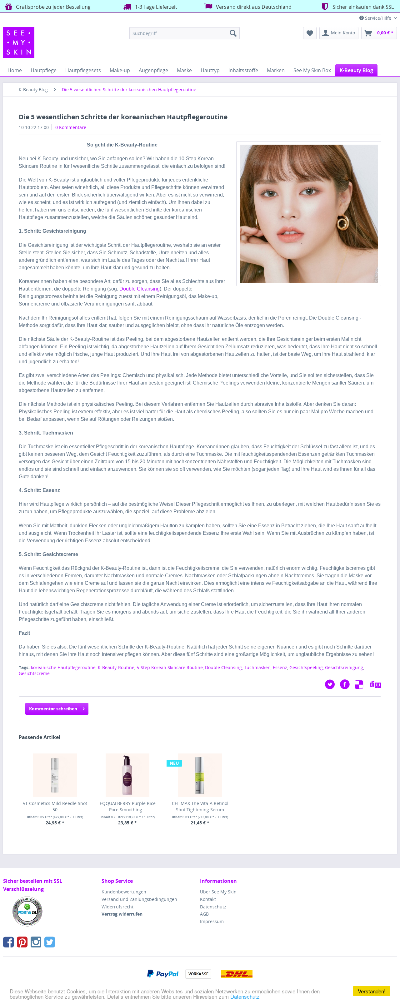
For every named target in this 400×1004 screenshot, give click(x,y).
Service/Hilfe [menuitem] (378, 18)
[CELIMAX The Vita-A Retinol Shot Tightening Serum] (200, 775)
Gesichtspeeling (306, 667)
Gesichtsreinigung (344, 667)
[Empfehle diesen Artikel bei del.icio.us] (362, 684)
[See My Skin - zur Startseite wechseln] (18, 42)
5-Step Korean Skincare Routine (170, 667)
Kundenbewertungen (124, 892)
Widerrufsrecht (117, 907)
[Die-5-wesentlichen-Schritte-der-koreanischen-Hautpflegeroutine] (308, 213)
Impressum (212, 921)
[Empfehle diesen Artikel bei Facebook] (347, 684)
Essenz (280, 667)
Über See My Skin (218, 892)
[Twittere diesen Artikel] (332, 684)
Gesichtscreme (34, 673)
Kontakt (208, 899)
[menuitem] (184, 33)
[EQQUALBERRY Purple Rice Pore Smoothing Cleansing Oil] (127, 775)
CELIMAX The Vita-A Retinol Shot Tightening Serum (200, 806)
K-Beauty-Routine (116, 667)
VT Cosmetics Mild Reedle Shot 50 (55, 806)
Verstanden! (372, 991)
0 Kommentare (70, 127)
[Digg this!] (375, 684)
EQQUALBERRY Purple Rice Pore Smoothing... (128, 806)
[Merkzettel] (310, 33)
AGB (204, 914)
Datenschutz (245, 996)
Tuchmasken (257, 667)
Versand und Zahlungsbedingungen (139, 899)
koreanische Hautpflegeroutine (63, 667)
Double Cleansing (139, 288)
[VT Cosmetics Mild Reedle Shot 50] (55, 775)
